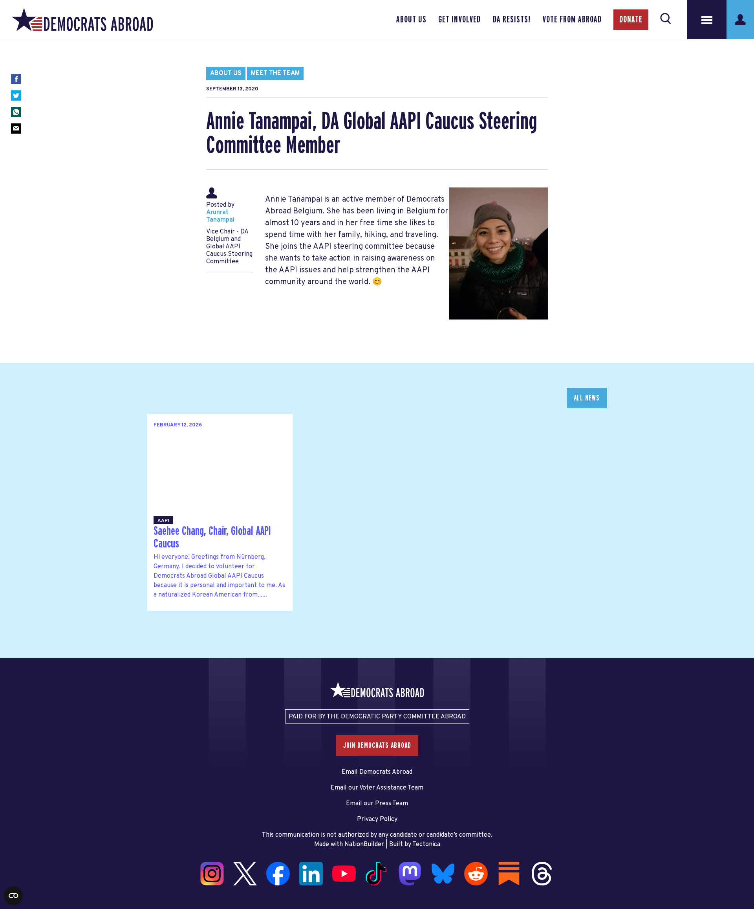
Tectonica (426, 844)
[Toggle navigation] (707, 19)
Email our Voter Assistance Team (377, 788)
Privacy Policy (377, 819)
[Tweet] (16, 95)
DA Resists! (512, 19)
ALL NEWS (587, 398)
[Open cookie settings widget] (13, 895)
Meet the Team (275, 73)
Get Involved (459, 19)
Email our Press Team (377, 804)
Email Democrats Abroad (377, 772)
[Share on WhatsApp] (16, 112)
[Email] (16, 128)
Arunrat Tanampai (220, 216)
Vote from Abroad (572, 19)
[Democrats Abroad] (82, 19)
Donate (630, 19)
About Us (411, 19)
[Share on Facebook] (16, 79)
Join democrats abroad (377, 745)
